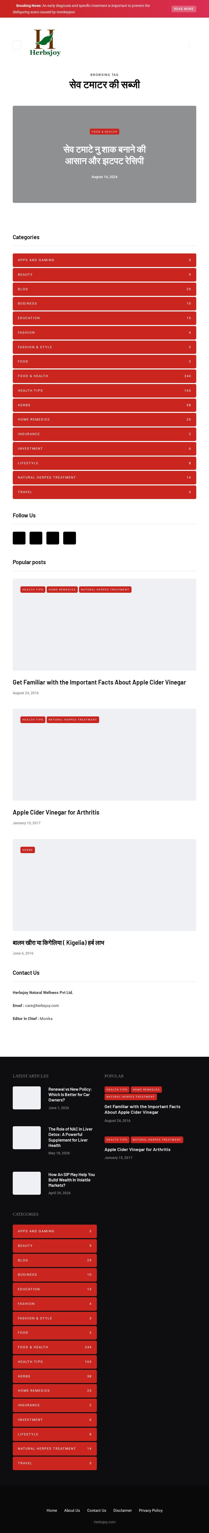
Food (104, 361)
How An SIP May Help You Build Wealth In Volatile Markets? (71, 1180)
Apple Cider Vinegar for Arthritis (56, 812)
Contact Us (96, 1510)
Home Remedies (104, 419)
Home (52, 1510)
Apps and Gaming (104, 260)
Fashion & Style (104, 347)
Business (104, 303)
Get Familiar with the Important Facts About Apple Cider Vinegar (99, 682)
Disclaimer (122, 1510)
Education (104, 318)
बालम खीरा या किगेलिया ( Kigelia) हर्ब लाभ (58, 942)
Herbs (104, 405)
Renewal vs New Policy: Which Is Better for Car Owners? (70, 1094)
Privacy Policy (151, 1510)
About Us (72, 1510)
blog (104, 289)
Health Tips (104, 390)
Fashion (104, 332)
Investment (104, 448)
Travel (104, 492)
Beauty (104, 274)
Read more (184, 9)
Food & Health (104, 131)
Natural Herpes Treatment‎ (104, 477)
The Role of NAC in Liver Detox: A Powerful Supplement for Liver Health (70, 1137)
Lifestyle (104, 463)
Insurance (104, 434)
